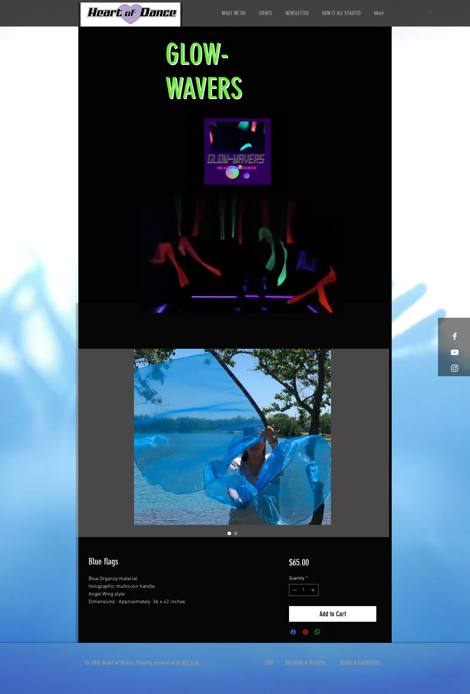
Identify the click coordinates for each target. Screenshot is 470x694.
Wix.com (190, 662)
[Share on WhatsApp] (317, 632)
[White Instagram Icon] (454, 368)
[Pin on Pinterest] (305, 632)
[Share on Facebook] (293, 632)
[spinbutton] (303, 590)
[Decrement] (294, 590)
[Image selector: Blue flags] (229, 533)
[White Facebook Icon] (454, 336)
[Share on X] (329, 632)
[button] (430, 11)
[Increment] (313, 590)
